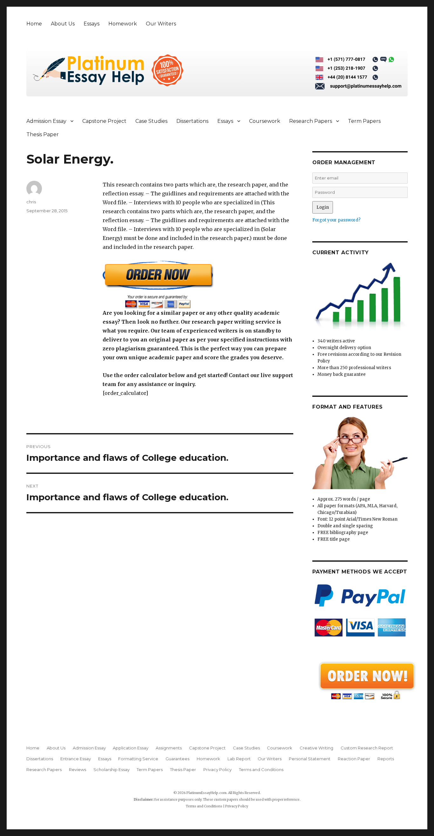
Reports (385, 758)
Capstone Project (104, 121)
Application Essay (130, 747)
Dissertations (192, 121)
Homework (122, 24)
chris (31, 201)
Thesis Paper (42, 134)
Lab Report (239, 758)
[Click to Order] (198, 284)
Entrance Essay (75, 758)
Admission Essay (46, 121)
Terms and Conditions (261, 769)
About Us (63, 24)
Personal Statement (309, 758)
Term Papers (364, 121)
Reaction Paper (354, 758)
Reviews (77, 769)
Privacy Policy (217, 769)
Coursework (264, 121)
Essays (91, 24)
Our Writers (161, 24)
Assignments (169, 747)
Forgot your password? (336, 220)
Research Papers (310, 121)
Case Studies (151, 121)
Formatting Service (138, 758)
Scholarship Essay (111, 769)
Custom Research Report (367, 747)
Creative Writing (316, 747)
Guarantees (177, 758)
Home (34, 24)
